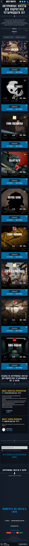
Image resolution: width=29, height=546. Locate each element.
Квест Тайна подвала (12, 419)
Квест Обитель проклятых (14, 390)
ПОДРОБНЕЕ (14, 69)
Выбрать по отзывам (20, 37)
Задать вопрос (23, 544)
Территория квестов (10, 393)
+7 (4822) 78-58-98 (14, 530)
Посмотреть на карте (8, 37)
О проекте (7, 520)
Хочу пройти (10, 72)
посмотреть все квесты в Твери (14, 510)
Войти (5, 543)
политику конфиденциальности (15, 450)
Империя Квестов (9, 421)
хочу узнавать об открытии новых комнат (14, 455)
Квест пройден (19, 72)
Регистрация (6, 544)
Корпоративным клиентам (17, 520)
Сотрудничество (14, 526)
